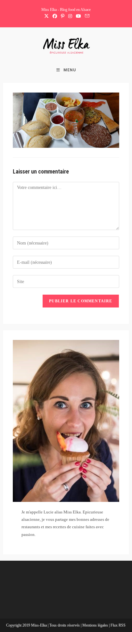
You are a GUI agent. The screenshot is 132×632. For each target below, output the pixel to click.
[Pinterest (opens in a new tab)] (62, 16)
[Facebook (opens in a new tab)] (55, 16)
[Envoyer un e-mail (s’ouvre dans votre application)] (86, 16)
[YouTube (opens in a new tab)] (78, 16)
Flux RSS (118, 625)
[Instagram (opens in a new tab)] (70, 16)
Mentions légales (95, 625)
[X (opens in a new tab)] (46, 16)
